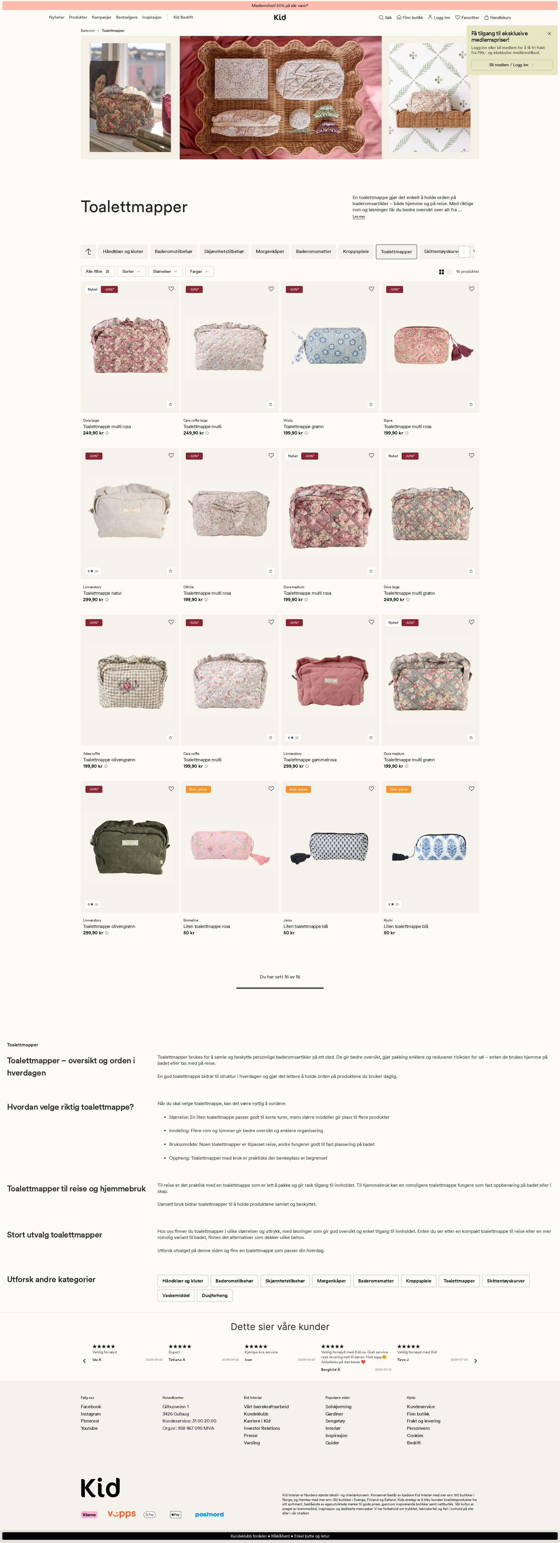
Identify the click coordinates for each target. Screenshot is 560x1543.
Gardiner (334, 1414)
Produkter (78, 17)
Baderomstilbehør (173, 251)
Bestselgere (127, 17)
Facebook (91, 1406)
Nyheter (56, 17)
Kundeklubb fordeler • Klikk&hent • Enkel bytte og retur (280, 1536)
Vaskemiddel (176, 1295)
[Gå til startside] (280, 17)
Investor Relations (262, 1428)
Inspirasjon (152, 17)
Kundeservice (421, 1406)
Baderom (88, 31)
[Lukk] (549, 33)
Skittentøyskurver (443, 251)
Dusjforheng (215, 1295)
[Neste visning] (464, 252)
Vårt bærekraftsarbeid (266, 1406)
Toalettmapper (396, 251)
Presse (250, 1435)
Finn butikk (418, 1414)
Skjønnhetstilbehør (224, 251)
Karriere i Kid (257, 1421)
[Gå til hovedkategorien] (88, 252)
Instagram (91, 1414)
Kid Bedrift (183, 17)
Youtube (89, 1428)
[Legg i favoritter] (171, 288)
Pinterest (90, 1421)
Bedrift (414, 1443)
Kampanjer (101, 17)
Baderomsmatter (313, 251)
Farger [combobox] (196, 271)
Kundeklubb (256, 1414)
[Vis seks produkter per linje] (449, 271)
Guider (332, 1443)
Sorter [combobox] (128, 271)
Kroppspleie (356, 251)
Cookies (415, 1435)
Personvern (418, 1428)
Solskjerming (338, 1406)
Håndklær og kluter (123, 251)
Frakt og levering (423, 1421)
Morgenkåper (270, 251)
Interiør (333, 1428)
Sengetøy (335, 1421)
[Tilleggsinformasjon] (106, 434)
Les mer (359, 216)
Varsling (252, 1443)
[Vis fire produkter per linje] (441, 271)
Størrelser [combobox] (162, 271)
